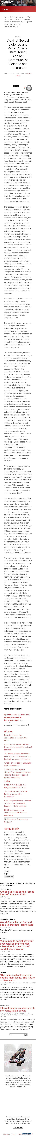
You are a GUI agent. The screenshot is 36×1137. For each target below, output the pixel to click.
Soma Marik (11, 828)
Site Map (6, 1134)
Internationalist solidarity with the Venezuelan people (17, 1009)
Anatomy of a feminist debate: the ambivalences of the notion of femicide (18, 747)
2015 (28, 17)
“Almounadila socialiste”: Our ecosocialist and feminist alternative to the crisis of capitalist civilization (17, 944)
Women (8, 731)
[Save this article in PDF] (25, 87)
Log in (14, 1134)
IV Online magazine (17, 17)
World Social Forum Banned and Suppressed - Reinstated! (17, 923)
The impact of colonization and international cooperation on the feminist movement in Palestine (17, 756)
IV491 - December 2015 (13, 19)
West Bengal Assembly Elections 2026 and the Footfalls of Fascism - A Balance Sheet (17, 803)
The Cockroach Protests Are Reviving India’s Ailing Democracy (15, 794)
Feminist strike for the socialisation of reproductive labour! (15, 738)
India (7, 781)
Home (6, 17)
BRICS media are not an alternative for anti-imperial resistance (15, 813)
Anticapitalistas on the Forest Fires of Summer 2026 (17, 893)
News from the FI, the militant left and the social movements (17, 884)
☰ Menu (5, 9)
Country (7, 871)
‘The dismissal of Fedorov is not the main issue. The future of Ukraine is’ (17, 978)
